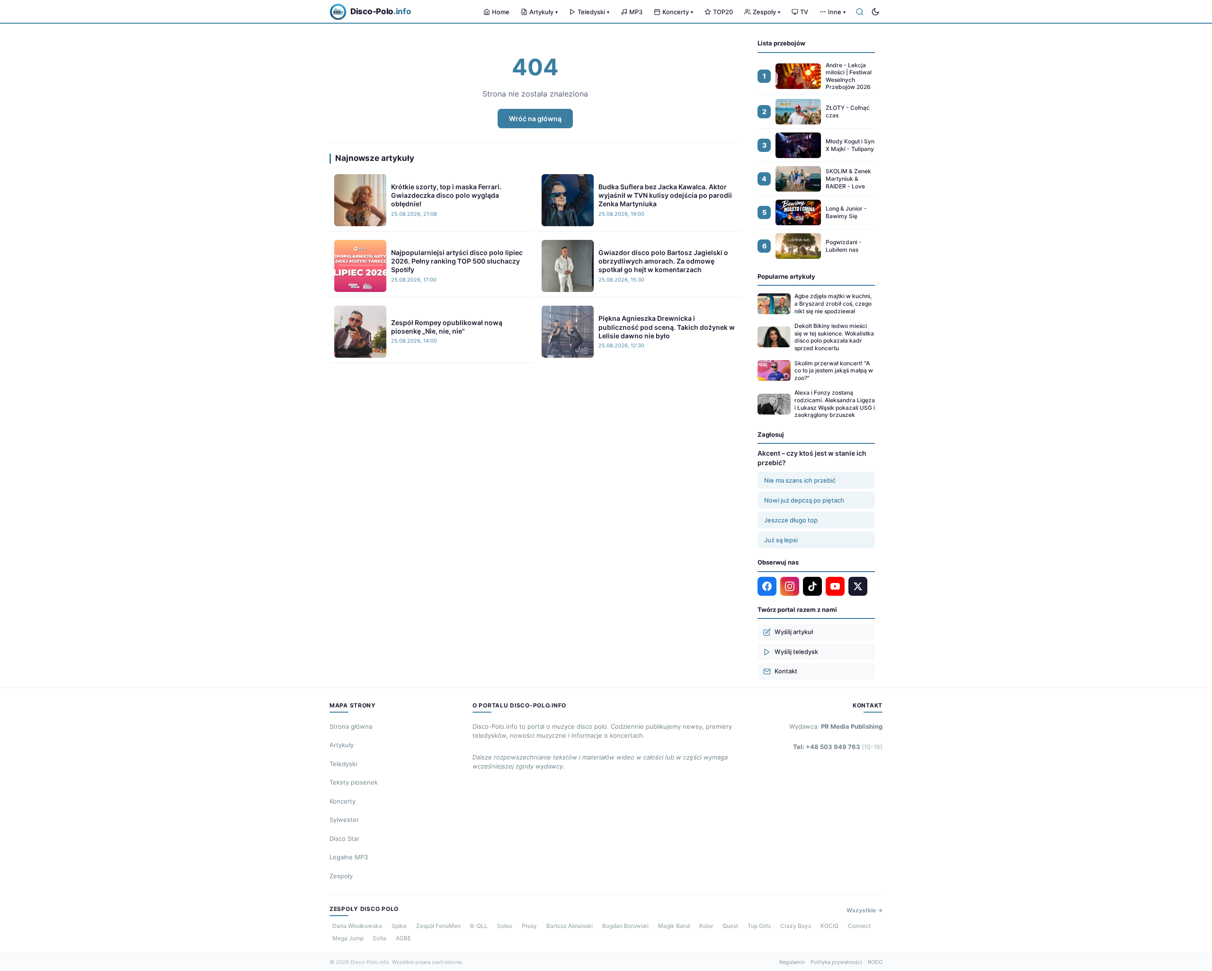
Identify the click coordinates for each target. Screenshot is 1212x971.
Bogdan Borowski (625, 925)
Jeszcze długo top (791, 520)
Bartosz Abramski (569, 925)
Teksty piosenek (354, 782)
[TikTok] (812, 586)
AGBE (403, 938)
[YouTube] (835, 586)
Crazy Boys (795, 925)
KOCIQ (829, 925)
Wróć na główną (535, 119)
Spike (399, 925)
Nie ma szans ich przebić (800, 480)
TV (804, 12)
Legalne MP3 (349, 857)
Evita (379, 938)
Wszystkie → (864, 910)
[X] (857, 586)
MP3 (635, 12)
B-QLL (479, 925)
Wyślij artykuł (794, 632)
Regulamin (792, 962)
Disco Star (344, 838)
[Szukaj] (859, 12)
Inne (837, 12)
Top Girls (759, 925)
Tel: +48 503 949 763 (837, 746)
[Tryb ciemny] (875, 11)
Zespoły (766, 12)
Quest (730, 925)
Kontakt (786, 671)
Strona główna (351, 726)
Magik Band (674, 925)
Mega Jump (348, 938)
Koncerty (677, 12)
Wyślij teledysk (796, 651)
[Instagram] (789, 586)
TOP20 (723, 12)
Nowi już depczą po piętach (804, 500)
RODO (875, 962)
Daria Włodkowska (357, 925)
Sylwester (344, 819)
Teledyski (593, 12)
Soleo (504, 925)
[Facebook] (767, 586)
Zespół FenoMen (438, 925)
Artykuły (543, 12)
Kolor (706, 925)
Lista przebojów (781, 43)
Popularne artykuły (786, 276)
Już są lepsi (781, 540)
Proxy (529, 925)
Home (500, 12)
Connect (859, 925)
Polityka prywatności (836, 962)
